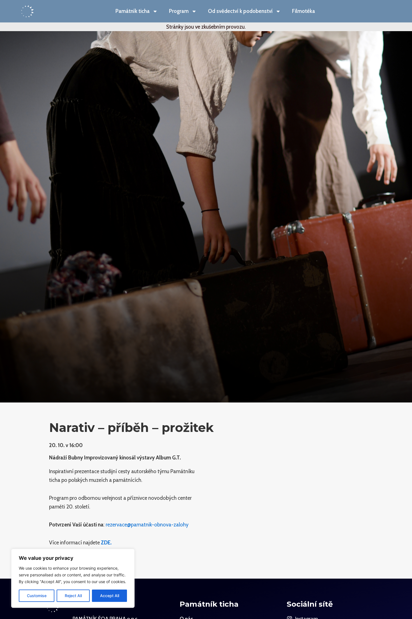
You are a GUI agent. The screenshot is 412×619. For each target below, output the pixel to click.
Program (179, 11)
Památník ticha (132, 11)
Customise (37, 595)
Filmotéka (303, 11)
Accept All (109, 595)
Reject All (73, 595)
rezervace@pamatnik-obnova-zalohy (148, 524)
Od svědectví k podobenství (240, 11)
